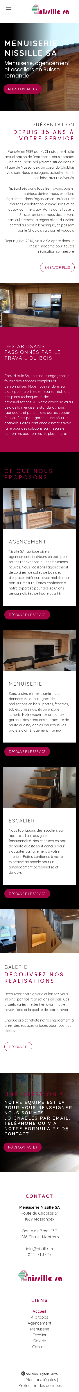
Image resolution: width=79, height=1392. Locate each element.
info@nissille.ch (39, 1248)
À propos (39, 1317)
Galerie (39, 1340)
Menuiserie (39, 1329)
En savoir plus (57, 267)
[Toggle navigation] (9, 9)
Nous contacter (22, 89)
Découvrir (18, 1047)
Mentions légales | (42, 1379)
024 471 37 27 (39, 1254)
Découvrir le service (27, 615)
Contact (39, 1346)
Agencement (39, 1323)
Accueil (39, 1311)
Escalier (40, 1334)
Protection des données (40, 1385)
